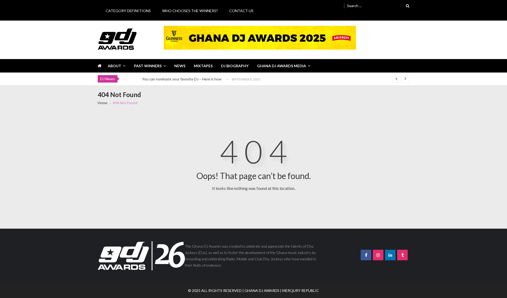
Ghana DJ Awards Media (281, 66)
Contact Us (241, 10)
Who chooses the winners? (190, 10)
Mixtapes (203, 66)
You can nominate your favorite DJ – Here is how (182, 79)
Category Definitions (128, 10)
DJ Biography (234, 66)
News (179, 66)
